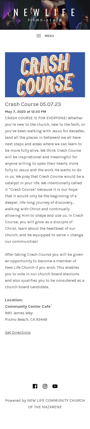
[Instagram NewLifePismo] (45, 386)
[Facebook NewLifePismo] (35, 386)
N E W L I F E (45, 11)
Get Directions (18, 332)
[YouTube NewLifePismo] (55, 386)
